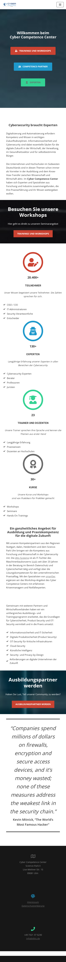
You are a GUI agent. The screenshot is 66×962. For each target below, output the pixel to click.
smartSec (50, 576)
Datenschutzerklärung (33, 905)
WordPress (45, 958)
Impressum (33, 902)
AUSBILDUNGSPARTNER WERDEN (33, 704)
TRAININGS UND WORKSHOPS (33, 233)
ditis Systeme (22, 557)
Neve (17, 958)
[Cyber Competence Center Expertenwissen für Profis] (9, 4)
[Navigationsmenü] (60, 4)
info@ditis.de (33, 938)
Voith (34, 561)
